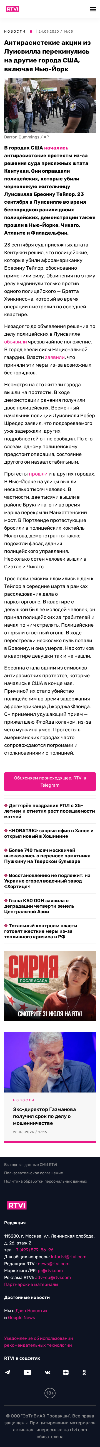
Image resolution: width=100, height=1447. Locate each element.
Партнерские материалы (31, 1284)
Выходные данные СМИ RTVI (30, 1164)
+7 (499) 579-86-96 (34, 1249)
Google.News (21, 1317)
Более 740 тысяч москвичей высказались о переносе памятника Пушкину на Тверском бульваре (47, 855)
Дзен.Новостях (32, 1310)
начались (56, 148)
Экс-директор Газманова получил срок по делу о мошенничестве (44, 1116)
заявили (55, 357)
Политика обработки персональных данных (45, 1181)
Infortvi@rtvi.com (68, 1256)
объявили (15, 342)
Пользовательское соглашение (33, 1173)
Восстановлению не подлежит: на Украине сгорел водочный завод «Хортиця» (47, 881)
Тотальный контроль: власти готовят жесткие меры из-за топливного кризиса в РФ (40, 931)
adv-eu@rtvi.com (53, 1277)
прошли (38, 474)
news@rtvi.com (53, 1263)
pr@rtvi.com (50, 1270)
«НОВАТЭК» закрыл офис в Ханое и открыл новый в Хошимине (49, 833)
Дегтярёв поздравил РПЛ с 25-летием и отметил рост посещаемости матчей (49, 811)
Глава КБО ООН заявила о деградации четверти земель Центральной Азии (39, 906)
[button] (94, 9)
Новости (15, 31)
